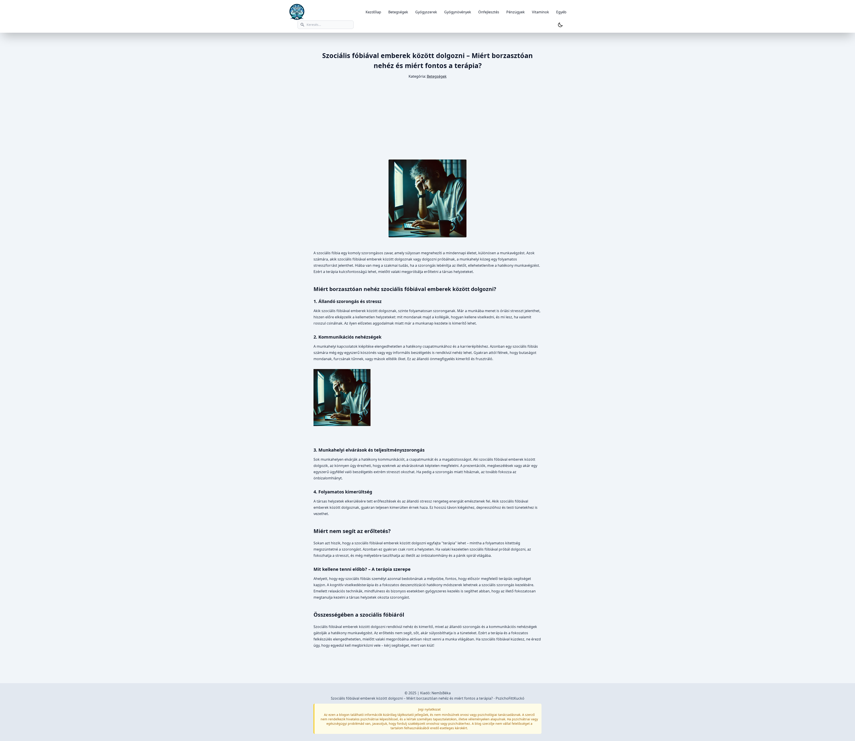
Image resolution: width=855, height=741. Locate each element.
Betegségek (398, 12)
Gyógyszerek (426, 12)
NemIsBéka (441, 693)
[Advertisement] (428, 119)
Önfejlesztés (488, 12)
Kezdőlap (373, 12)
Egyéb (561, 12)
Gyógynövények (457, 12)
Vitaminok (540, 12)
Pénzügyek (515, 12)
